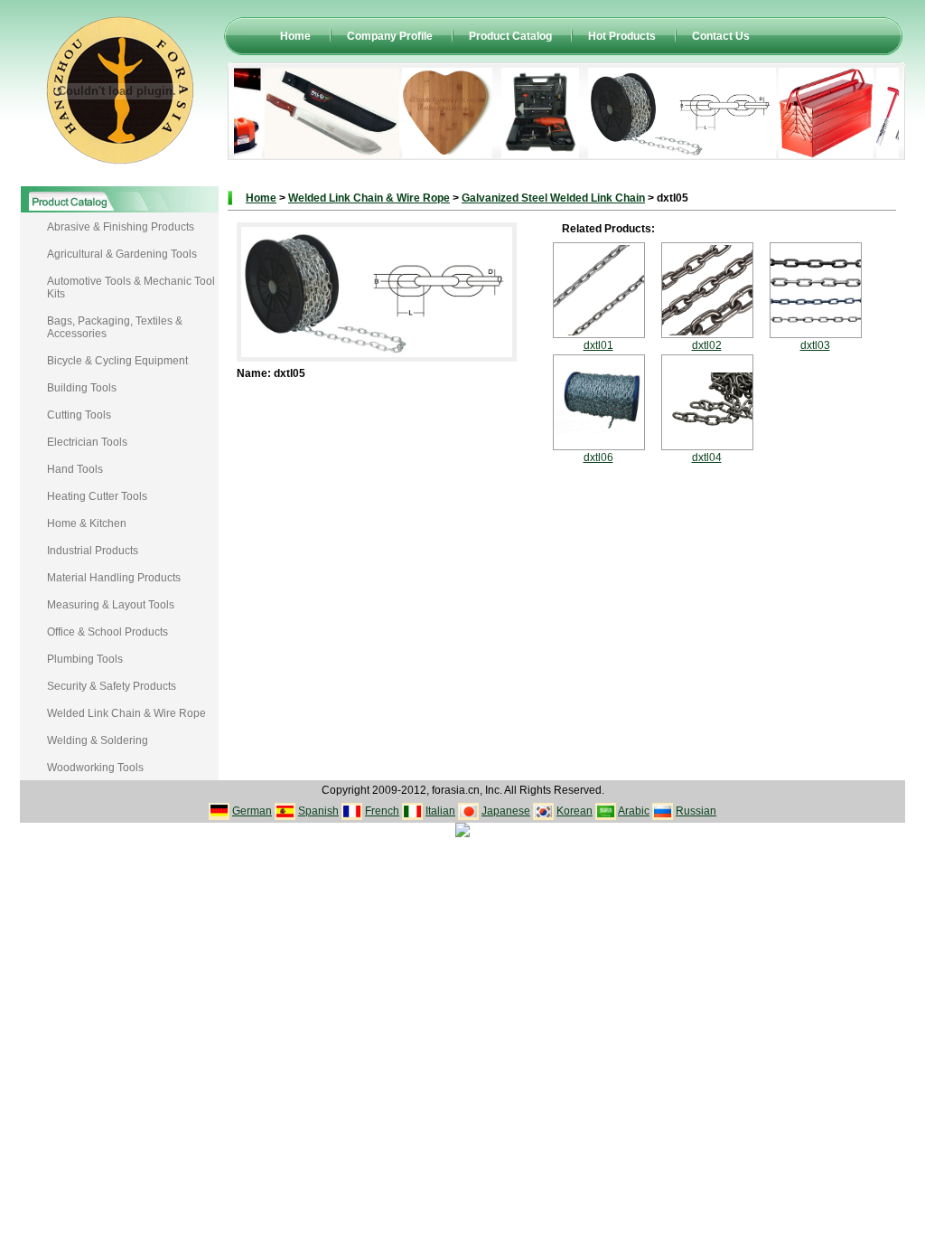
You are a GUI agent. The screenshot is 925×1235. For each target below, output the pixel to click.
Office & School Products (107, 632)
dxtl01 (598, 345)
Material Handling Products (114, 577)
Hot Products (622, 36)
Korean (574, 811)
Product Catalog (510, 36)
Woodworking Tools (95, 767)
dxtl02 (707, 345)
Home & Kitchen (86, 523)
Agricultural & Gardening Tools (122, 254)
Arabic (633, 811)
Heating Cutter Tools (97, 496)
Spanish (318, 811)
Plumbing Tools (85, 659)
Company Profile (390, 36)
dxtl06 (598, 457)
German (252, 811)
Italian (440, 811)
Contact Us (721, 36)
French (382, 811)
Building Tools (82, 388)
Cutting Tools (79, 415)
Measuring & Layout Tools (110, 605)
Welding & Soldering (97, 740)
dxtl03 (815, 345)
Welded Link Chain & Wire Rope (126, 713)
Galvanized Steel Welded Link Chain (553, 198)
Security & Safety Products (111, 686)
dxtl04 (707, 457)
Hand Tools (75, 469)
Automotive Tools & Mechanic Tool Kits (131, 287)
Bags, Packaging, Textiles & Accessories (114, 327)
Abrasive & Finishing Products (120, 227)
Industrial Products (92, 550)
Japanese (505, 811)
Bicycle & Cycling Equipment (117, 360)
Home (295, 36)
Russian (696, 811)
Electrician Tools (87, 442)
